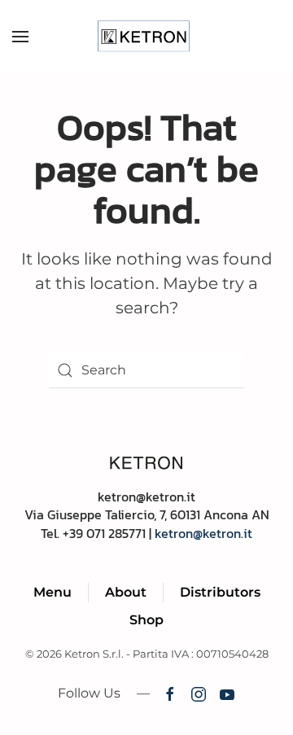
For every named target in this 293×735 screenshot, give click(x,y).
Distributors (220, 592)
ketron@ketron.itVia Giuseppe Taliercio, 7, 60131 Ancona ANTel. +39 (146, 515)
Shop (146, 620)
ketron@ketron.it (203, 533)
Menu (52, 592)
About (125, 592)
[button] (20, 36)
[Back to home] (147, 36)
